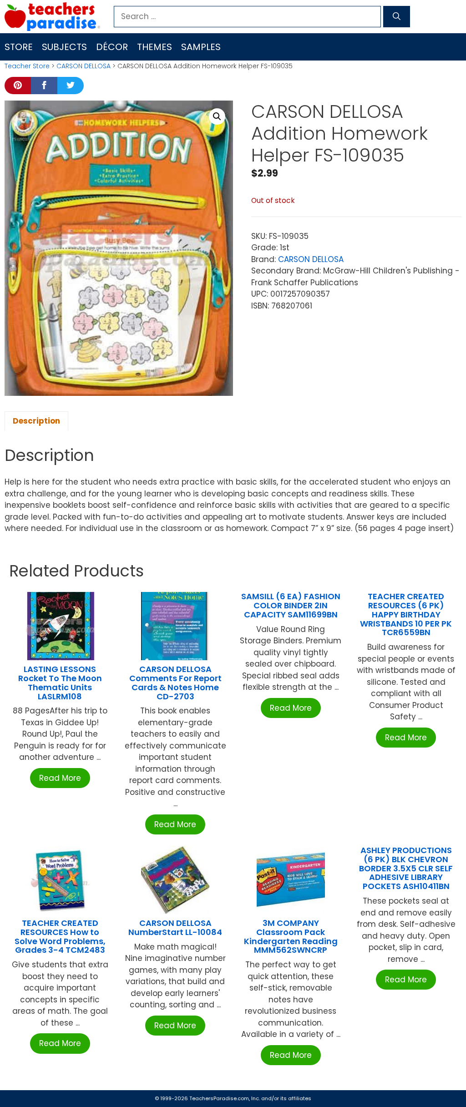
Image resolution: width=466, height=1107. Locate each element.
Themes (154, 46)
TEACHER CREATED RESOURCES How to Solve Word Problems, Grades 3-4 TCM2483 (60, 936)
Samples (201, 46)
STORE (19, 46)
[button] (217, 116)
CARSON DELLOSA (83, 66)
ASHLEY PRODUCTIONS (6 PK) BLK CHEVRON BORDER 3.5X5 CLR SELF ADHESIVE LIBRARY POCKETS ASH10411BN (406, 868)
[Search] (396, 17)
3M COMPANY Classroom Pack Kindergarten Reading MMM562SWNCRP (291, 936)
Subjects (64, 46)
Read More (60, 778)
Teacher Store (27, 66)
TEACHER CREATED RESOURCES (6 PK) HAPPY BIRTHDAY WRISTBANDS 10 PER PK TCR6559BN (406, 614)
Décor (112, 46)
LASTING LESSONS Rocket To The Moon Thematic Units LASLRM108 (60, 682)
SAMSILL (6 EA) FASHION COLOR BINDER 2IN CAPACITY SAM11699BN (290, 605)
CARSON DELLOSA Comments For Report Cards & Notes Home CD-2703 (175, 682)
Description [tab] (36, 420)
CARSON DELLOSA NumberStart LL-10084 (175, 927)
